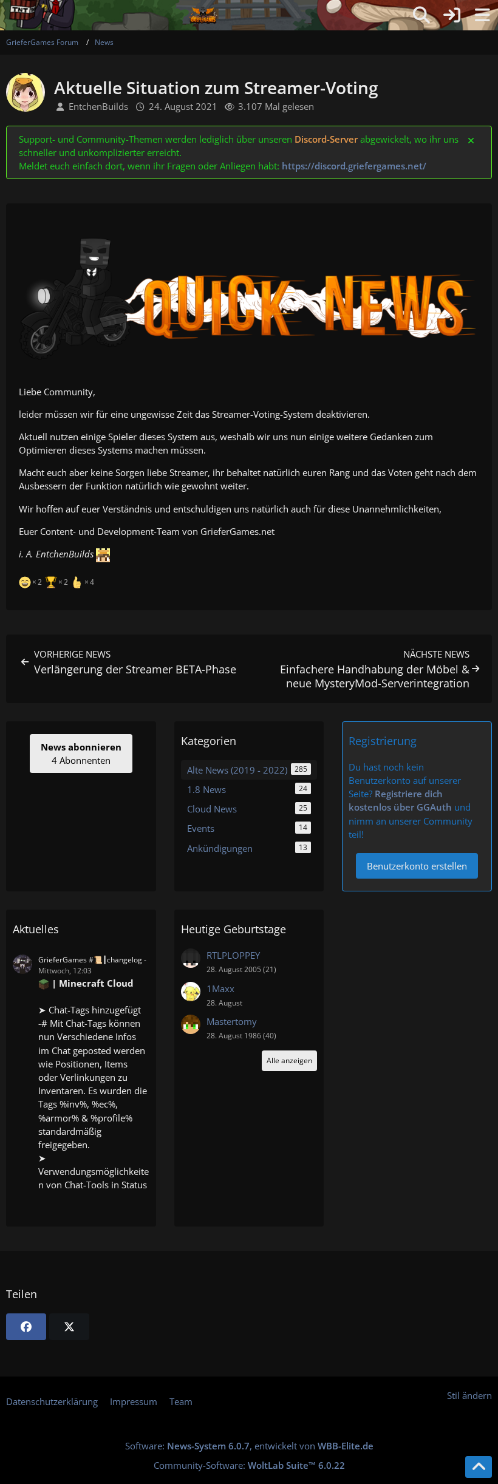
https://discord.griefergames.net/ (354, 166)
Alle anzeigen (289, 1060)
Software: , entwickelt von (249, 1446)
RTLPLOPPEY (233, 955)
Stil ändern (469, 1395)
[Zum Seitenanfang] (478, 1467)
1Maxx (220, 988)
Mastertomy (231, 1021)
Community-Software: (249, 1465)
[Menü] (482, 15)
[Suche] (421, 15)
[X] (69, 1326)
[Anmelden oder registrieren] (452, 15)
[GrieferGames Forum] (203, 15)
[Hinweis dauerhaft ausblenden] (472, 139)
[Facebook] (26, 1326)
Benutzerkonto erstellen (417, 866)
